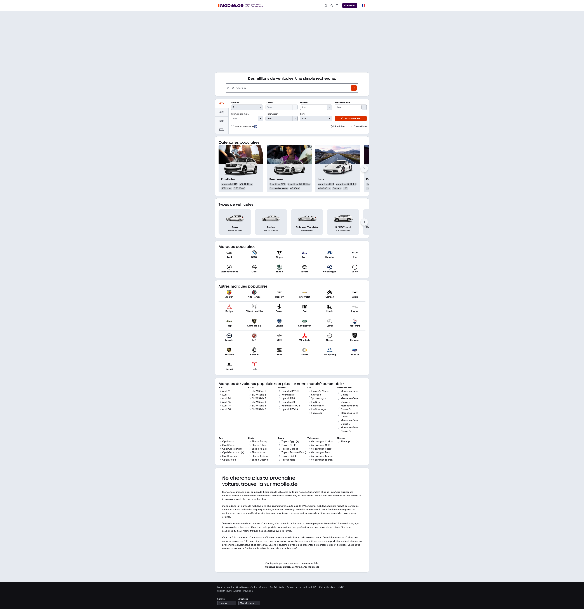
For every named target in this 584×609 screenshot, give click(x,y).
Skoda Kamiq (259, 448)
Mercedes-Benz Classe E (349, 422)
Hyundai (282, 387)
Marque (235, 102)
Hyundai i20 (288, 398)
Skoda (251, 438)
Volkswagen (313, 438)
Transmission (272, 114)
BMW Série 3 (259, 398)
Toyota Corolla (290, 448)
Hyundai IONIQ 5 (291, 405)
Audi (221, 387)
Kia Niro (315, 402)
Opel (221, 438)
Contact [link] (263, 587)
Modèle (269, 102)
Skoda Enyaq (259, 441)
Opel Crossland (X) (232, 448)
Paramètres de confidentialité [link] (301, 587)
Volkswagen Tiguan (321, 456)
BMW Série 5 (259, 405)
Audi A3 (226, 394)
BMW (251, 387)
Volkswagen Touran (322, 459)
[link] (331, 5)
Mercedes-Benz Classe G (349, 429)
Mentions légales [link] (225, 587)
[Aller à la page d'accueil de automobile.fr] (242, 5)
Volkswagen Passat (321, 448)
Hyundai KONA (290, 409)
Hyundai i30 (288, 402)
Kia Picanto (317, 405)
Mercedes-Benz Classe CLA (349, 414)
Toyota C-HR (288, 445)
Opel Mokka (229, 459)
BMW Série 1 (259, 391)
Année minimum (342, 102)
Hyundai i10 (288, 394)
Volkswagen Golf (320, 445)
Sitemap (345, 441)
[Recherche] (354, 88)
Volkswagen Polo (320, 452)
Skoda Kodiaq (260, 456)
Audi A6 (226, 405)
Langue (221, 599)
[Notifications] (326, 5)
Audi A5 (226, 402)
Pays (302, 114)
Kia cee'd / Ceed (320, 391)
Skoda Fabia (259, 445)
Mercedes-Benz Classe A (349, 393)
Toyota (281, 438)
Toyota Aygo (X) (290, 441)
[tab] (222, 103)
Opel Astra (228, 441)
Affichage (243, 599)
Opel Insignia (229, 456)
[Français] (363, 5)
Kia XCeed (317, 412)
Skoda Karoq (259, 452)
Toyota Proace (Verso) (294, 452)
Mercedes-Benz (344, 387)
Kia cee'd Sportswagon (318, 396)
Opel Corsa (228, 445)
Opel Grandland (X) (233, 452)
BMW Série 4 (259, 402)
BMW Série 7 (259, 409)
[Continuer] (364, 168)
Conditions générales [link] (246, 587)
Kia (309, 387)
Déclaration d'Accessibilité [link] (331, 587)
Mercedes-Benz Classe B (349, 400)
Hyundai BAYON (290, 391)
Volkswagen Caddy (322, 441)
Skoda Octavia (260, 459)
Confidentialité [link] (277, 587)
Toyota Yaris (288, 459)
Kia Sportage (318, 409)
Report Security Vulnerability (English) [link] (235, 591)
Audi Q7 (226, 409)
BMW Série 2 (259, 394)
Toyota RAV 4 (289, 456)
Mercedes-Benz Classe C (349, 407)
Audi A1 (226, 391)
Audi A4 (226, 398)
